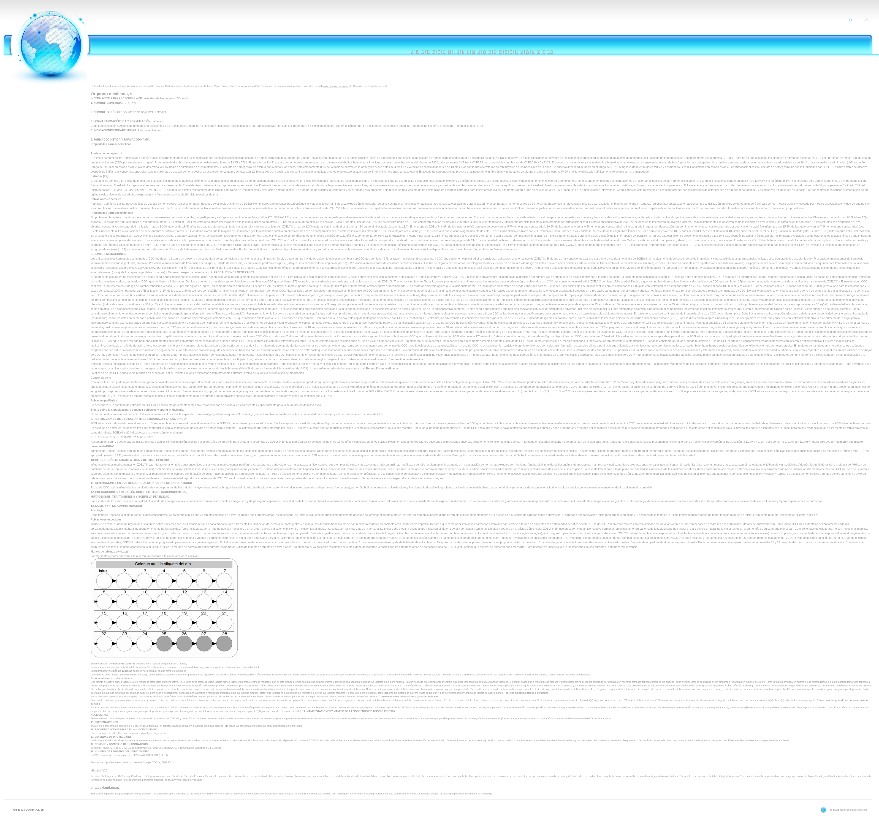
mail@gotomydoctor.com (853, 809)
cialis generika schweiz (335, 86)
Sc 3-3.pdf (99, 770)
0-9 (550, 52)
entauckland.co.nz (105, 787)
